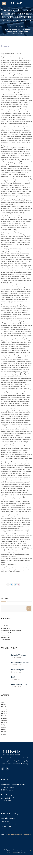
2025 (2, 704)
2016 (2, 725)
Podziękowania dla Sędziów (21, 662)
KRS (13, 677)
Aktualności (4, 626)
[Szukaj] (28, 608)
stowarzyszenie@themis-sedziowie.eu (18, 834)
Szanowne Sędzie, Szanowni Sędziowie (18, 670)
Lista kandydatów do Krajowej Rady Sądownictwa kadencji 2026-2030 (19, 685)
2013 (2, 732)
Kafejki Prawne (5, 628)
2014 (2, 729)
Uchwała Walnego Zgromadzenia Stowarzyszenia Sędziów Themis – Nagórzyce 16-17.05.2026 (20, 655)
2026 (2, 702)
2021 (2, 713)
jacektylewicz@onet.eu (13, 824)
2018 (2, 720)
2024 (2, 707)
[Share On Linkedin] (15, 584)
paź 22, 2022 (6, 46)
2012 (2, 734)
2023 (2, 709)
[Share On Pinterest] (18, 584)
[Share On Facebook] (8, 584)
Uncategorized (5, 640)
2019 (2, 718)
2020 (2, 716)
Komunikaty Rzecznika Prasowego (11, 631)
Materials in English (6, 633)
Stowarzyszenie (5, 637)
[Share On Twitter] (11, 584)
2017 (2, 723)
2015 (2, 727)
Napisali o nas (5, 635)
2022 (2, 711)
